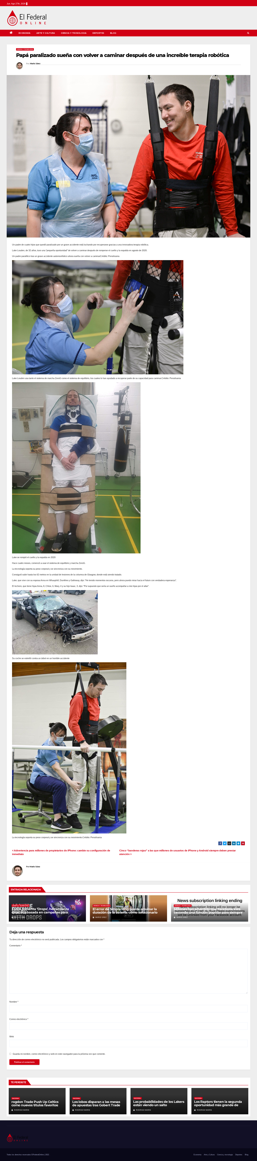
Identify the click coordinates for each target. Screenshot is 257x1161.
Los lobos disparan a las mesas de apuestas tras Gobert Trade (96, 1103)
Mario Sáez (35, 63)
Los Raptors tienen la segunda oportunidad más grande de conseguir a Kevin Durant (218, 1105)
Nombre (13, 1002)
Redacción (19, 917)
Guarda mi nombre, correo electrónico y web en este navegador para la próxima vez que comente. (59, 1054)
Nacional (15, 1098)
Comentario (15, 945)
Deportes (98, 33)
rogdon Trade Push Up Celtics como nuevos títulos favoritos (34, 1103)
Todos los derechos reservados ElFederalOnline (25, 1155)
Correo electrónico (18, 1019)
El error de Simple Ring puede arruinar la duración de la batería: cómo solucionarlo (125, 910)
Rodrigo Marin (21, 1110)
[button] (248, 33)
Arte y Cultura (45, 33)
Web (11, 1036)
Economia (25, 33)
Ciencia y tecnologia (74, 33)
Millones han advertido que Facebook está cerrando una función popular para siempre (208, 910)
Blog (113, 33)
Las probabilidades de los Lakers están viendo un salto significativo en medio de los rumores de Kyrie (158, 1107)
